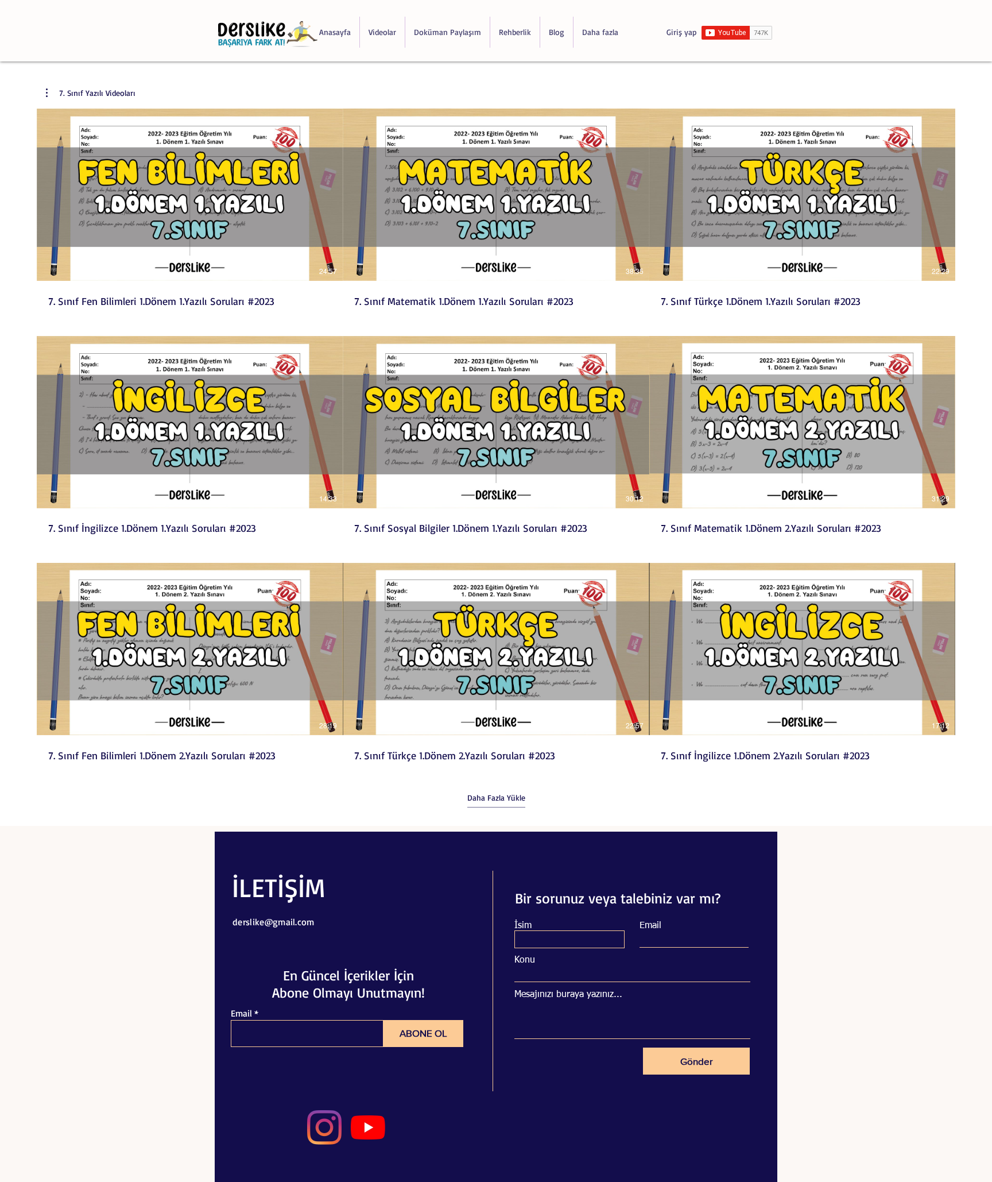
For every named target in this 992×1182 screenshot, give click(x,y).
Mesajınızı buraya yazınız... (568, 994)
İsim (523, 925)
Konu (524, 960)
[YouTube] (368, 1127)
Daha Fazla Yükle (496, 797)
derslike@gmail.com (273, 922)
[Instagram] (324, 1127)
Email (241, 1013)
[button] (90, 93)
